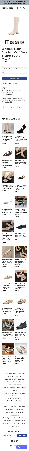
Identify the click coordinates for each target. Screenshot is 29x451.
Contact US (10, 382)
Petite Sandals (9, 409)
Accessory (7, 420)
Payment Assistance (9, 387)
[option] (7, 42)
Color (3, 72)
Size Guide (22, 418)
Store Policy (7, 423)
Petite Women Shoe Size (14, 401)
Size (3, 66)
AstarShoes (7, 8)
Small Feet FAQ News (14, 398)
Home (5, 406)
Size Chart (19, 382)
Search (14, 390)
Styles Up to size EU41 (14, 376)
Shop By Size (20, 412)
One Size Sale (14, 415)
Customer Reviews (10, 379)
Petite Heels (21, 406)
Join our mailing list (14, 431)
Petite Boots (20, 409)
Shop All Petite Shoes (10, 373)
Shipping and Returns (14, 385)
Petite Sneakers (9, 412)
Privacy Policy (21, 387)
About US (21, 379)
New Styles (22, 373)
